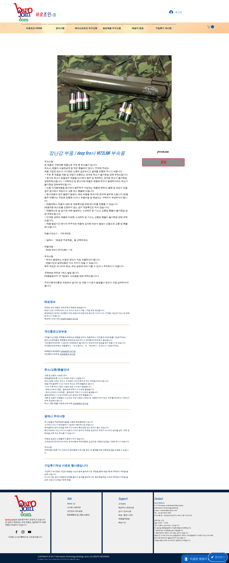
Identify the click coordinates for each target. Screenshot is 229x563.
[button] (211, 26)
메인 (46, 44)
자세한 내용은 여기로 (69, 319)
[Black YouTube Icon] (29, 530)
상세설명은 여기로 (68, 351)
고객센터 (122, 502)
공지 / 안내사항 (124, 509)
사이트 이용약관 (74, 505)
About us (71, 501)
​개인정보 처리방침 (75, 509)
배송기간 (122, 520)
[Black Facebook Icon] (16, 530)
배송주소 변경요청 (126, 505)
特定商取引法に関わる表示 (78, 513)
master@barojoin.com (168, 509)
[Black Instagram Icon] (23, 530)
